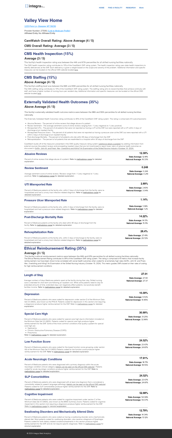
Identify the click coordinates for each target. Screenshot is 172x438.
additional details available (109, 144)
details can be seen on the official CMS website (75, 367)
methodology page (84, 159)
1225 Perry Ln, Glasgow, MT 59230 (40, 26)
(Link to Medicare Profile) (59, 31)
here (76, 70)
